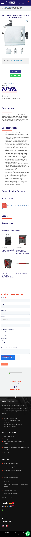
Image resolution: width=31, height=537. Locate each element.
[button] (3, 98)
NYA (6, 85)
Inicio (3, 7)
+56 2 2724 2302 (15, 382)
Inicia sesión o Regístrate (16, 60)
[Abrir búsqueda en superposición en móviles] (18, 3)
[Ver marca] (9, 89)
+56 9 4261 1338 (15, 390)
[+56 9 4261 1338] (15, 387)
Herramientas (8, 7)
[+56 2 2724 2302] (15, 379)
